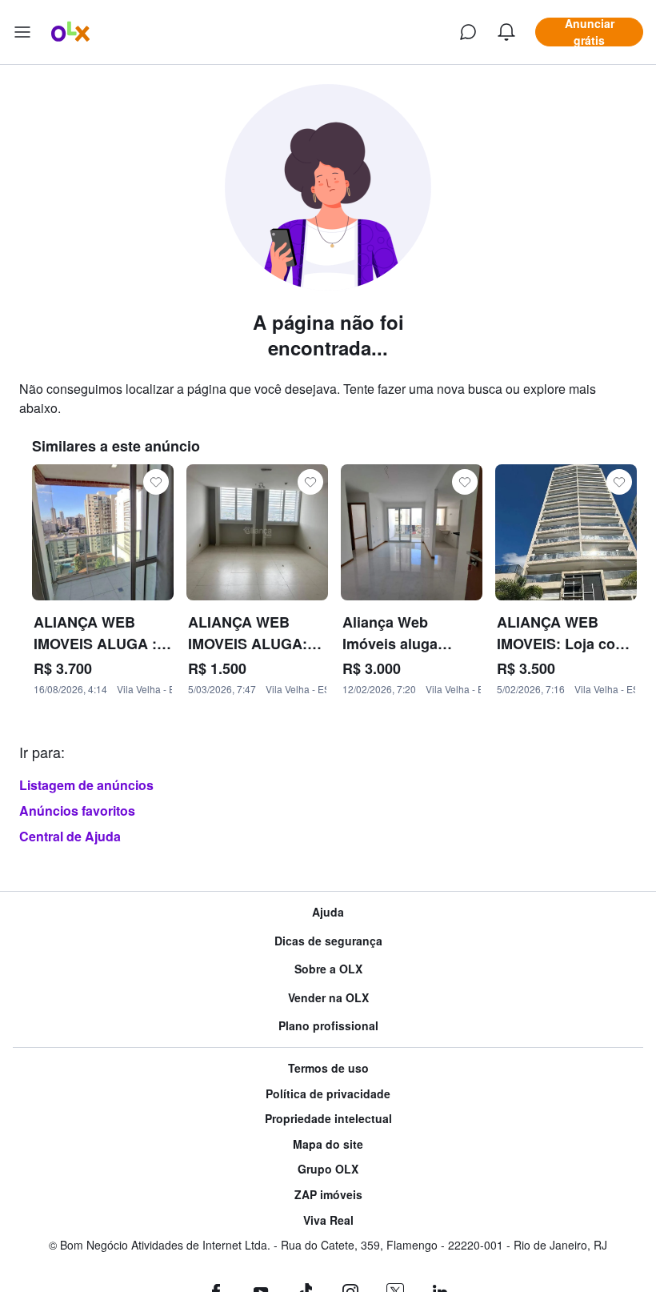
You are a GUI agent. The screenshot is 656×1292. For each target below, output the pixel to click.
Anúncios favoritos (77, 810)
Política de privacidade (328, 1093)
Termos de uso (328, 1068)
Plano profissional (328, 1025)
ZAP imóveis (328, 1194)
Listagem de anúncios (86, 785)
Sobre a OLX (328, 969)
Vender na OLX (328, 997)
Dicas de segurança (328, 941)
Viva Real (328, 1220)
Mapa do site (328, 1144)
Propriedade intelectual (328, 1118)
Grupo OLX (328, 1169)
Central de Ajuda (70, 836)
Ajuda (328, 912)
